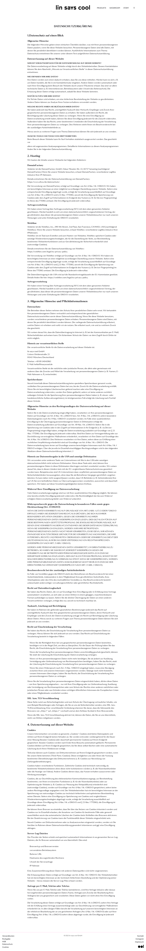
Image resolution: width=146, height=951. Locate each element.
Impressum (139, 942)
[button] (133, 8)
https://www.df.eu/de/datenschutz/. (43, 182)
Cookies (5, 947)
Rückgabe (6, 939)
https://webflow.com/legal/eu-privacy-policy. (47, 251)
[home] (73, 7)
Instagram (140, 939)
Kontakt (140, 936)
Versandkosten (8, 936)
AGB (4, 941)
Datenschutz (6, 944)
